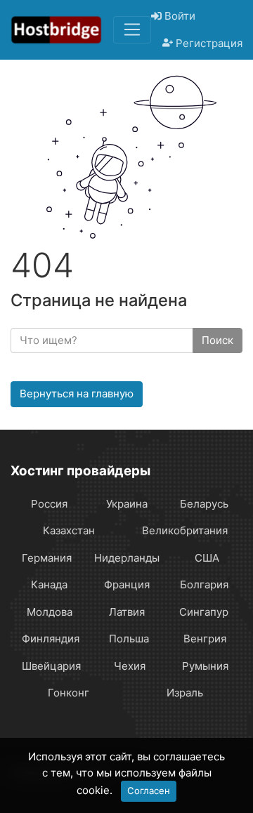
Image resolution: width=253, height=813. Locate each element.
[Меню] (132, 29)
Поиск (217, 340)
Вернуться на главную (77, 393)
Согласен (148, 790)
